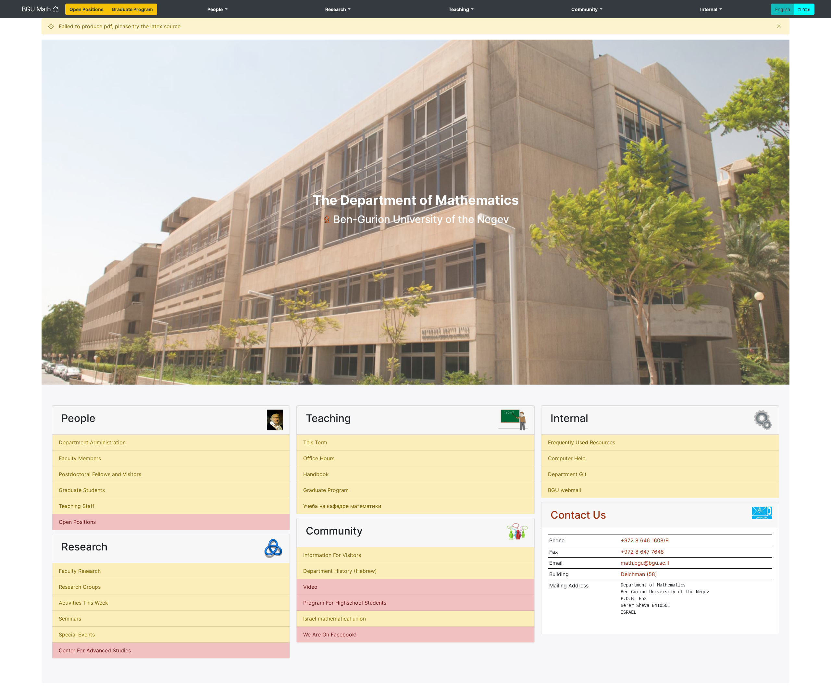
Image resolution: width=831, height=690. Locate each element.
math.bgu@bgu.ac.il (645, 563)
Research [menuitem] (336, 9)
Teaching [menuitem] (459, 9)
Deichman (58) (639, 574)
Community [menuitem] (585, 9)
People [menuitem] (215, 9)
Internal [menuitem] (709, 9)
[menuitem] (86, 9)
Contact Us (578, 515)
